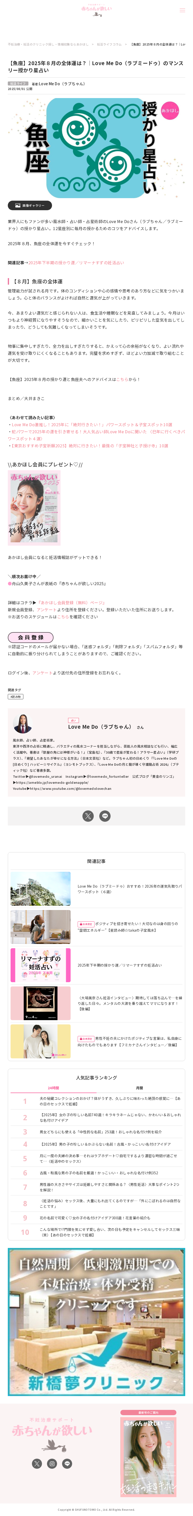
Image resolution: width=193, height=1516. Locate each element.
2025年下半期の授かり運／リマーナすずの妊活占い (76, 262)
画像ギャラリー (33, 205)
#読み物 (16, 697)
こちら (122, 379)
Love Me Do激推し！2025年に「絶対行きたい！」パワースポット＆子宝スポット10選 (92, 424)
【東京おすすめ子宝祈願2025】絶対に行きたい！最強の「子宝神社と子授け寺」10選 (90, 446)
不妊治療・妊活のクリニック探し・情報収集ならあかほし (48, 44)
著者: (59, 84)
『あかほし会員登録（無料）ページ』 (72, 602)
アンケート (47, 610)
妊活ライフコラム (109, 44)
